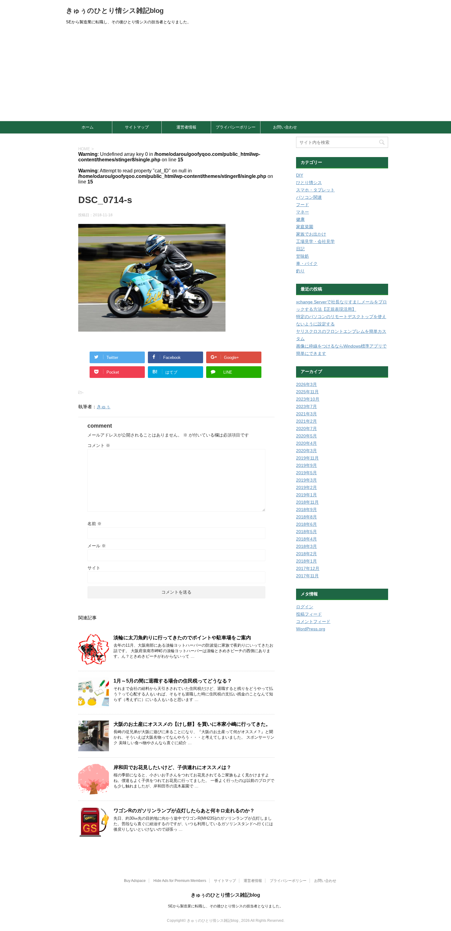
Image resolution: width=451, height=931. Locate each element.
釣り (300, 270)
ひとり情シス (309, 182)
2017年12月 (307, 568)
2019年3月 (306, 480)
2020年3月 (306, 450)
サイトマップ (137, 127)
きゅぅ (103, 406)
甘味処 (302, 256)
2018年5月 (306, 531)
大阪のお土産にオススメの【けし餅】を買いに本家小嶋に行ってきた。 (192, 724)
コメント (98, 445)
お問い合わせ (285, 127)
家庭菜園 (304, 226)
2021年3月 (306, 413)
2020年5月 (306, 435)
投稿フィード (309, 614)
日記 (300, 248)
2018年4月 (306, 539)
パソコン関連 (309, 197)
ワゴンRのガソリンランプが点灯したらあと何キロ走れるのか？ (184, 810)
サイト (93, 567)
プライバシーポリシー (236, 127)
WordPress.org (310, 628)
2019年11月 (307, 458)
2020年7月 (306, 428)
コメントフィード (313, 621)
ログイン (304, 606)
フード (302, 204)
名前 (94, 523)
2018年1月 (306, 561)
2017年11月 (307, 575)
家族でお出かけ (311, 234)
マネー (302, 212)
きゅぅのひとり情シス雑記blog (115, 10)
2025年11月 (307, 391)
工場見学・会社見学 (315, 241)
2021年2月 (306, 421)
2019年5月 (306, 472)
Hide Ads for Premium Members (179, 881)
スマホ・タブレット (315, 189)
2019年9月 (306, 465)
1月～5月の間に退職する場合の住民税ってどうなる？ (173, 680)
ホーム (88, 127)
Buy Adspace (135, 881)
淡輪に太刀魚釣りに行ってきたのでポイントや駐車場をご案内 (182, 637)
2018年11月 (307, 502)
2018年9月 (306, 509)
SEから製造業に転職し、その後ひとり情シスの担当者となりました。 (225, 906)
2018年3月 (306, 546)
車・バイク (307, 263)
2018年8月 (306, 516)
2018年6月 (306, 524)
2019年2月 (306, 487)
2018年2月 (306, 553)
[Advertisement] (225, 75)
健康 (300, 219)
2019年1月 (306, 494)
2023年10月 (307, 399)
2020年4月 (306, 443)
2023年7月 (306, 406)
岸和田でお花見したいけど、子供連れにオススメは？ (172, 767)
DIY (299, 175)
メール (96, 545)
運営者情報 (186, 127)
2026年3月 (306, 384)
